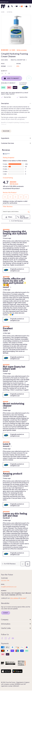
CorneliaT (6, 476)
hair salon (23, 598)
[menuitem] (2, 638)
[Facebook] (2, 638)
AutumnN (6, 446)
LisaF (5, 236)
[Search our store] (12, 6)
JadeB (5, 330)
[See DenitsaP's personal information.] (10, 287)
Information (5, 624)
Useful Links (6, 628)
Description (5, 103)
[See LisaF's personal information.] (8, 236)
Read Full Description (18, 60)
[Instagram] (6, 638)
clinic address (14, 598)
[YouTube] (13, 638)
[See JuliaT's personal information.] (8, 408)
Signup (5, 612)
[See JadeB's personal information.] (9, 330)
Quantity (4, 70)
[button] (5, 196)
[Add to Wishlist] (28, 78)
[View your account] (8, 6)
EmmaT (5, 371)
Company (4, 619)
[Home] (2, 663)
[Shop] (30, 6)
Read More (6, 131)
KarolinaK (6, 518)
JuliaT (5, 408)
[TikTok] (9, 638)
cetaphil (9, 12)
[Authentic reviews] (6, 153)
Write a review (22, 50)
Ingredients (5, 138)
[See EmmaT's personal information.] (9, 371)
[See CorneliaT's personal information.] (11, 476)
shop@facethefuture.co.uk (8, 587)
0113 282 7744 (5, 580)
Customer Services (7, 143)
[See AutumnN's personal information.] (11, 446)
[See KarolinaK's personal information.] (11, 518)
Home (2, 12)
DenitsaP (6, 287)
